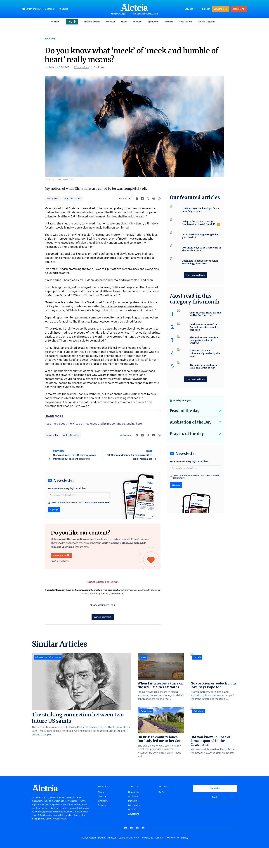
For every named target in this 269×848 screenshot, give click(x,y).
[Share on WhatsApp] (159, 198)
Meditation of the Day (190, 422)
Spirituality (153, 21)
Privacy (184, 837)
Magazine (132, 800)
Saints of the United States (48, 657)
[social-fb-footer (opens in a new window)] (131, 828)
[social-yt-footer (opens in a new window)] (125, 828)
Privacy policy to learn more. (97, 502)
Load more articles (195, 275)
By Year (162, 792)
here (139, 423)
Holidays (169, 21)
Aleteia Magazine (206, 21)
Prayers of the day (187, 433)
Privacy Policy (172, 837)
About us (112, 837)
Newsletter (133, 792)
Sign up (54, 509)
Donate (237, 8)
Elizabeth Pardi (81, 67)
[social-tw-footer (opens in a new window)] (137, 828)
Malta (143, 657)
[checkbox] (49, 503)
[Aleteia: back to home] (134, 7)
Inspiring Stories (92, 21)
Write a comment (102, 616)
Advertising (133, 813)
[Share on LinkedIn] (142, 198)
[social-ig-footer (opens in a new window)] (143, 828)
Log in (207, 8)
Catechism (199, 711)
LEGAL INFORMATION (129, 837)
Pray (70, 21)
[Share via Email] (153, 198)
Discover (110, 21)
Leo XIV (197, 657)
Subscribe (219, 8)
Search (65, 8)
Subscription (134, 805)
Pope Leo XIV (185, 21)
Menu (56, 21)
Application (133, 796)
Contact (159, 837)
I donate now (59, 555)
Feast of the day (184, 410)
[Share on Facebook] (137, 198)
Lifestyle (137, 21)
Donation (132, 809)
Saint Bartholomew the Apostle (145, 14)
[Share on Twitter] (148, 198)
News (124, 21)
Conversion (146, 711)
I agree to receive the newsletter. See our (80, 502)
